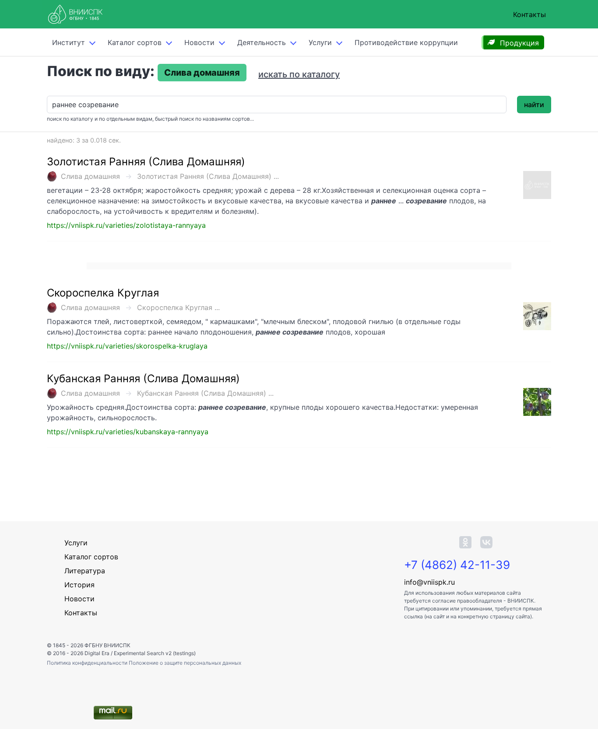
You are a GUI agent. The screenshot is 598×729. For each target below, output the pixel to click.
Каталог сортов (91, 556)
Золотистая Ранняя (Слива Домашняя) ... (208, 176)
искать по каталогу (299, 74)
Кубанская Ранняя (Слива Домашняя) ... (205, 393)
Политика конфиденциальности (88, 662)
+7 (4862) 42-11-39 (457, 565)
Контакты (529, 14)
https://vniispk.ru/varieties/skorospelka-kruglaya (127, 346)
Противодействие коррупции (406, 42)
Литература (84, 570)
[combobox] (277, 104)
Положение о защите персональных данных (185, 662)
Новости (199, 42)
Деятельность (261, 42)
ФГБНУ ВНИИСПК (107, 645)
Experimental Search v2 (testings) (155, 653)
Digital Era (96, 653)
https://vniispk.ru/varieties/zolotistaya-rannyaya (126, 225)
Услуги (320, 42)
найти (534, 104)
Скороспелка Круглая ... (178, 307)
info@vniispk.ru (429, 582)
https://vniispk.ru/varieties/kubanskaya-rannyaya (127, 431)
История (79, 584)
